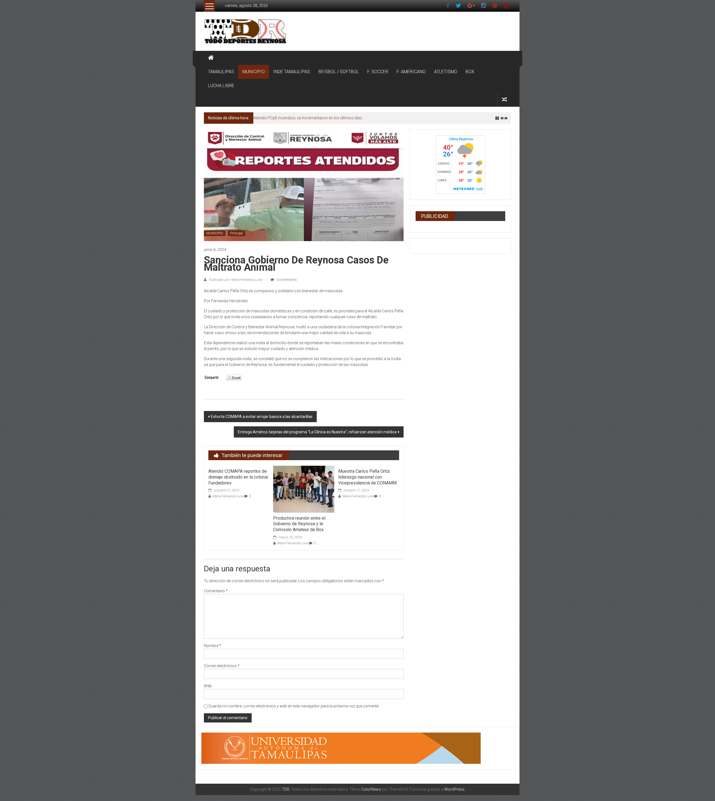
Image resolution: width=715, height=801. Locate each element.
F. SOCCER (377, 71)
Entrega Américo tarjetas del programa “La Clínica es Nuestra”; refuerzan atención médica (317, 432)
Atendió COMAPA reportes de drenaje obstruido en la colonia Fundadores (238, 477)
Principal (236, 233)
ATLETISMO (445, 71)
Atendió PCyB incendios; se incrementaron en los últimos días (307, 118)
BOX (470, 71)
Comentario (216, 591)
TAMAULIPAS (221, 71)
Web (208, 686)
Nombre (212, 645)
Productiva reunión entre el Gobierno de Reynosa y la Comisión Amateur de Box (299, 524)
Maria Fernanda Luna (227, 496)
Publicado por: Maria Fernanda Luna (235, 280)
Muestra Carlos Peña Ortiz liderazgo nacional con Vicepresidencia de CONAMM (367, 477)
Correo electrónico (222, 666)
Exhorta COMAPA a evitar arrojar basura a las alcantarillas (262, 416)
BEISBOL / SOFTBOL (338, 71)
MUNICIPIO (253, 71)
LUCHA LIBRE (221, 85)
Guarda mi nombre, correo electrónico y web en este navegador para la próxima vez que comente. (294, 706)
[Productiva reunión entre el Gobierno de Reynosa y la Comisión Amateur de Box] (303, 489)
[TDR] (211, 58)
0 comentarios (286, 280)
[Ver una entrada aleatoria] (504, 100)
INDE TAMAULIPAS (291, 71)
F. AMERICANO (411, 71)
